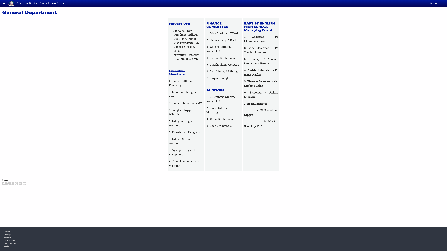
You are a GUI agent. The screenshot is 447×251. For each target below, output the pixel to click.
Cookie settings (10, 243)
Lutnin (6, 246)
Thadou (435, 3)
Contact (7, 232)
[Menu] (5, 4)
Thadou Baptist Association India (40, 3)
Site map (7, 237)
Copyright (8, 235)
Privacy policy (9, 240)
